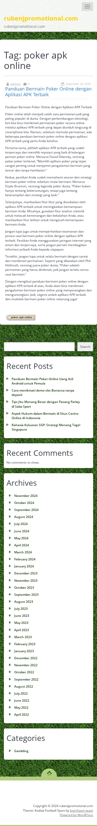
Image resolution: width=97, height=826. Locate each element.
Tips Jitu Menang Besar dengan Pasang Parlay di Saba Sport (46, 404)
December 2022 (26, 658)
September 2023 (26, 594)
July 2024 (21, 524)
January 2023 (24, 651)
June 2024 (21, 531)
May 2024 (21, 538)
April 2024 (21, 545)
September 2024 (26, 510)
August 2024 (23, 517)
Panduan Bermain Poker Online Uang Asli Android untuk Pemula (42, 381)
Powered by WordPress (76, 815)
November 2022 (26, 665)
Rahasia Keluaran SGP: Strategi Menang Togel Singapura (46, 427)
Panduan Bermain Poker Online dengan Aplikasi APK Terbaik (48, 92)
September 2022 (26, 679)
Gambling (21, 751)
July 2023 (21, 608)
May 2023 (21, 622)
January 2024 (24, 566)
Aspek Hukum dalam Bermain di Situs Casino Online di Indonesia (45, 415)
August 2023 (23, 601)
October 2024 (24, 503)
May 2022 (21, 707)
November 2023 (26, 580)
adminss (15, 84)
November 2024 (26, 496)
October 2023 (24, 587)
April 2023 (21, 630)
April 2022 (21, 714)
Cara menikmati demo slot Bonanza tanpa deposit (43, 392)
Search (9, 338)
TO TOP (49, 771)
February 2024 (24, 559)
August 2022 (23, 686)
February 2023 (24, 644)
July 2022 (21, 693)
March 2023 (23, 637)
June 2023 (21, 615)
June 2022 (21, 700)
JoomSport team (81, 810)
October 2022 (24, 672)
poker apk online (21, 317)
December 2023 (26, 573)
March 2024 (23, 552)
